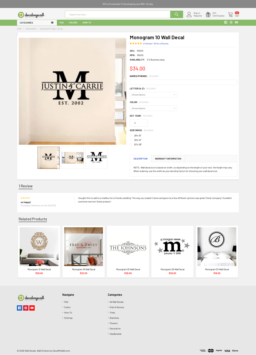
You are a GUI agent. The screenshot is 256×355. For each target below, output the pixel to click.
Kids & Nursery (117, 307)
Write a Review (161, 43)
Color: (139, 102)
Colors (73, 22)
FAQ (62, 22)
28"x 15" (137, 135)
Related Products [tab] (33, 219)
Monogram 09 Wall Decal (172, 269)
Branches (114, 317)
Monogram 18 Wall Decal (83, 269)
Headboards (115, 333)
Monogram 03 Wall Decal (217, 269)
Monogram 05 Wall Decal (128, 269)
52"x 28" (138, 144)
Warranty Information (168, 158)
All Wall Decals (117, 301)
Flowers (114, 323)
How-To (87, 22)
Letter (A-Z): (143, 88)
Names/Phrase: (144, 76)
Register (198, 15)
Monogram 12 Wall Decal (39, 269)
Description (141, 158)
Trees (112, 312)
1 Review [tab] (26, 186)
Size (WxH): (141, 130)
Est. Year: (141, 115)
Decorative (115, 328)
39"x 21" (137, 140)
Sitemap (68, 317)
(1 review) (147, 43)
